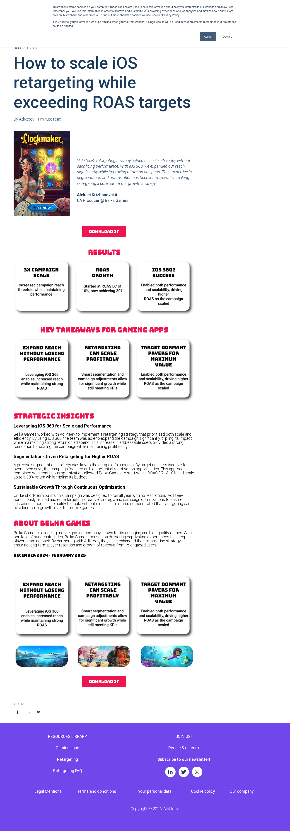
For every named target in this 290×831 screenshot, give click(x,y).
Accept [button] (208, 36)
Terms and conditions (96, 791)
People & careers (183, 747)
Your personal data (154, 791)
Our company (242, 791)
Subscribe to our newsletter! (183, 759)
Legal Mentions (48, 791)
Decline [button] (227, 36)
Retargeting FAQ (67, 770)
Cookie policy (203, 791)
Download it (104, 231)
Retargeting (67, 759)
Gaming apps (67, 747)
